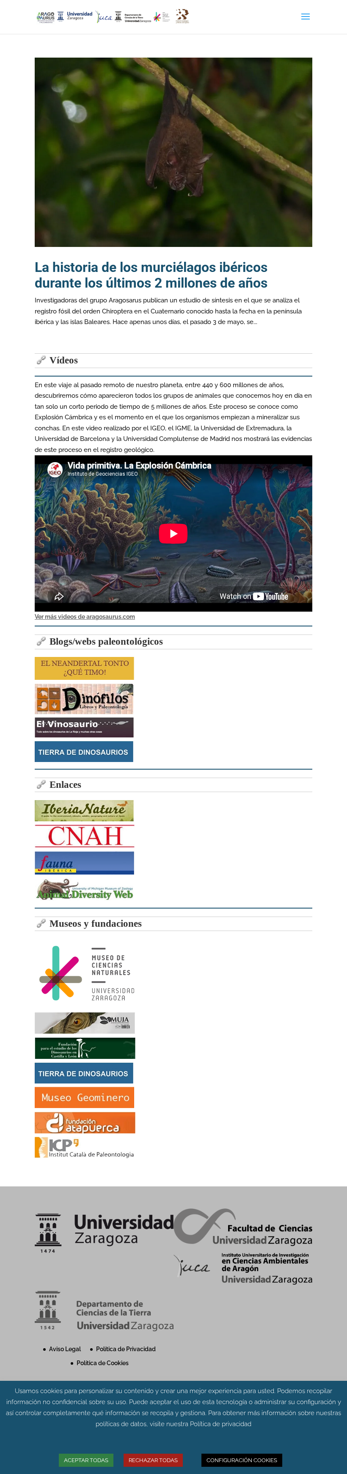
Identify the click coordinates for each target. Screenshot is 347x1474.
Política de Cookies (103, 1363)
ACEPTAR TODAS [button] (86, 1460)
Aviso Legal (65, 1349)
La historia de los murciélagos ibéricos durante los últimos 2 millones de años (151, 275)
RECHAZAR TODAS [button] (153, 1460)
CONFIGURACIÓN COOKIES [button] (242, 1460)
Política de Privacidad (126, 1349)
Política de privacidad (220, 1424)
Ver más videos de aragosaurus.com (85, 616)
